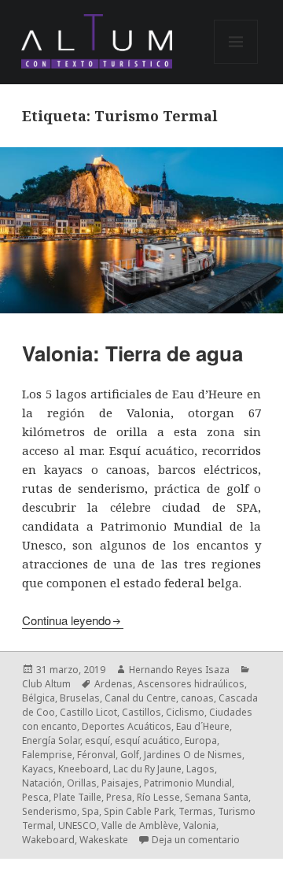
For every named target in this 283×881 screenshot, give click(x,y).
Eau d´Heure (203, 726)
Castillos (141, 712)
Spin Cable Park (139, 811)
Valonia (199, 825)
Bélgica (38, 698)
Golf (129, 754)
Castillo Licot (88, 712)
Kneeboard (83, 769)
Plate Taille (77, 797)
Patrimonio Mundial (188, 783)
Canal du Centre (140, 698)
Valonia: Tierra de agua (132, 353)
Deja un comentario (196, 839)
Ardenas (113, 683)
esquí (97, 740)
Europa (201, 740)
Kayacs (37, 769)
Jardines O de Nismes (193, 754)
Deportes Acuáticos (126, 726)
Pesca (35, 797)
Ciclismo (185, 712)
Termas (195, 811)
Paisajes (120, 783)
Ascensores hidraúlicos (191, 683)
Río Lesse (158, 797)
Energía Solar (51, 740)
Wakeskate (103, 839)
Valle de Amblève (139, 825)
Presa (119, 797)
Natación (42, 783)
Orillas (82, 783)
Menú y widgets (236, 63)
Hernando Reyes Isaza (179, 669)
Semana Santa (216, 797)
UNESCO (77, 825)
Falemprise (47, 754)
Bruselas (80, 698)
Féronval (96, 754)
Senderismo (49, 811)
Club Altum (46, 683)
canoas (197, 698)
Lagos (200, 769)
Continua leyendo (66, 620)
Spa (90, 811)
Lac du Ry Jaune (147, 769)
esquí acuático (147, 740)
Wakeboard (48, 839)
